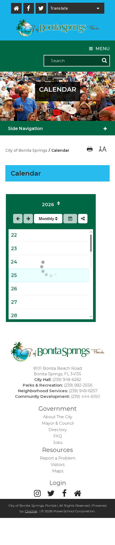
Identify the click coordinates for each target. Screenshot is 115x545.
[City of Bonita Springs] (57, 28)
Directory (57, 429)
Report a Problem (57, 458)
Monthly (47, 218)
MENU (102, 48)
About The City (57, 416)
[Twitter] (41, 8)
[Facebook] (28, 8)
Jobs (57, 442)
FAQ (57, 436)
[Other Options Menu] (82, 218)
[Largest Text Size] (102, 150)
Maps (57, 470)
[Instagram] (37, 493)
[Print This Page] (90, 150)
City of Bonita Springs (26, 150)
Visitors (57, 464)
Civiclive (31, 511)
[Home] (16, 8)
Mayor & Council (58, 423)
